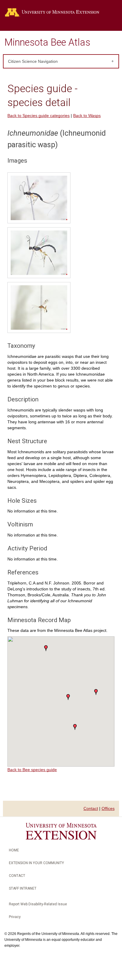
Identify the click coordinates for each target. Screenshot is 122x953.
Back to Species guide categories (38, 115)
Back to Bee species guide (32, 769)
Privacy (15, 917)
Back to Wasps (87, 115)
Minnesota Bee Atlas (47, 42)
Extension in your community (36, 863)
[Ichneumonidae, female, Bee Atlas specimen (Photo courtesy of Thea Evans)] (38, 198)
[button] (75, 727)
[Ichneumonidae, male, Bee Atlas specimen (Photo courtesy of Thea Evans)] (38, 253)
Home (14, 850)
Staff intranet (22, 888)
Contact (91, 808)
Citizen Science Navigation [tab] (33, 61)
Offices (108, 808)
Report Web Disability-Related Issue (38, 904)
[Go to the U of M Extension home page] (61, 12)
